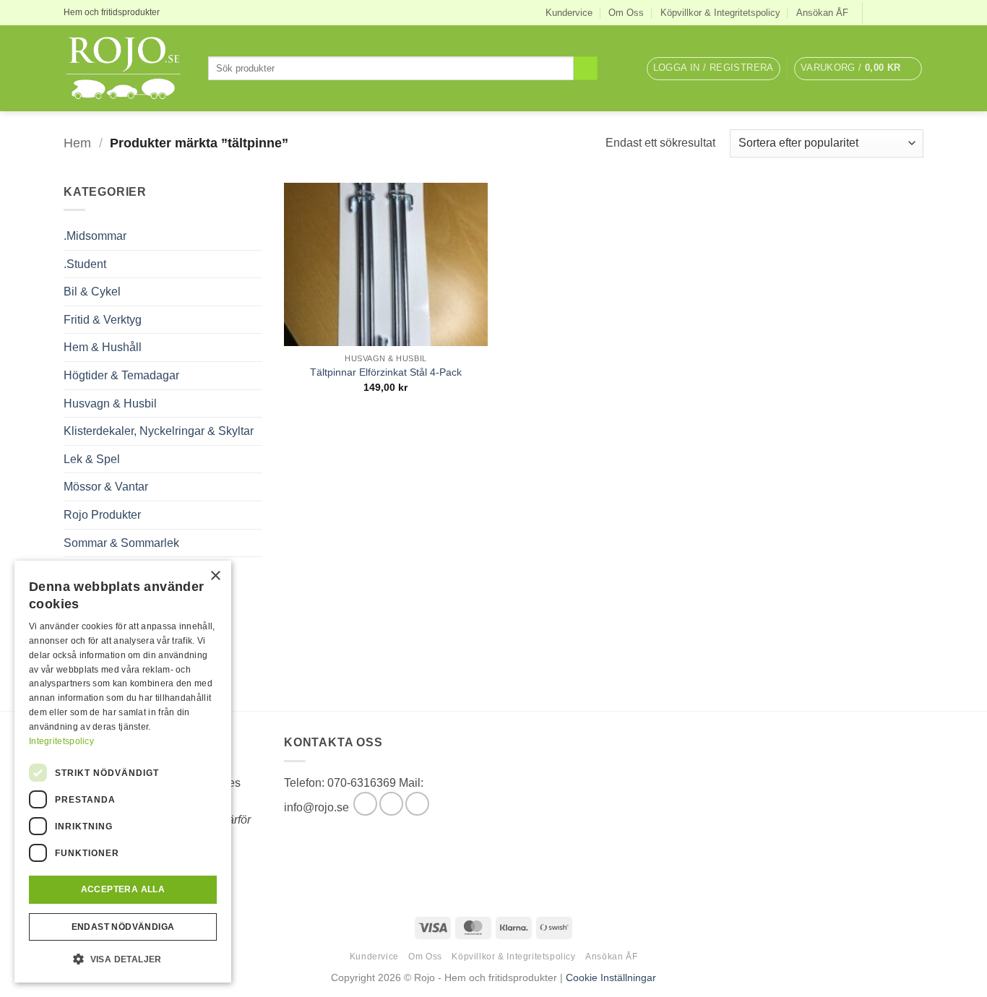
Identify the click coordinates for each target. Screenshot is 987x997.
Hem (77, 142)
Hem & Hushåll (103, 347)
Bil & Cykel (92, 291)
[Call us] (417, 804)
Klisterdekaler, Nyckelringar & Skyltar (159, 431)
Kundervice (569, 12)
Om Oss (626, 12)
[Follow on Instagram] (888, 12)
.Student (85, 264)
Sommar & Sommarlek (121, 543)
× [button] (215, 576)
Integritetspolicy (61, 741)
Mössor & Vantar (106, 486)
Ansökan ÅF (822, 12)
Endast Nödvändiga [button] (123, 927)
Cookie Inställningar (611, 977)
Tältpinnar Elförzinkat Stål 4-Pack (386, 372)
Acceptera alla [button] (123, 889)
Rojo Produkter (102, 515)
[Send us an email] (916, 12)
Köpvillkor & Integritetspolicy (720, 12)
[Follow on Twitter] (902, 12)
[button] (713, 68)
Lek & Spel (92, 459)
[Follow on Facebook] (875, 12)
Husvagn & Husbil (110, 403)
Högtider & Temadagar (121, 375)
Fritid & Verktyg (103, 320)
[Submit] (586, 68)
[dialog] (122, 772)
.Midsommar (95, 236)
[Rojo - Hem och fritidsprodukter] (125, 68)
